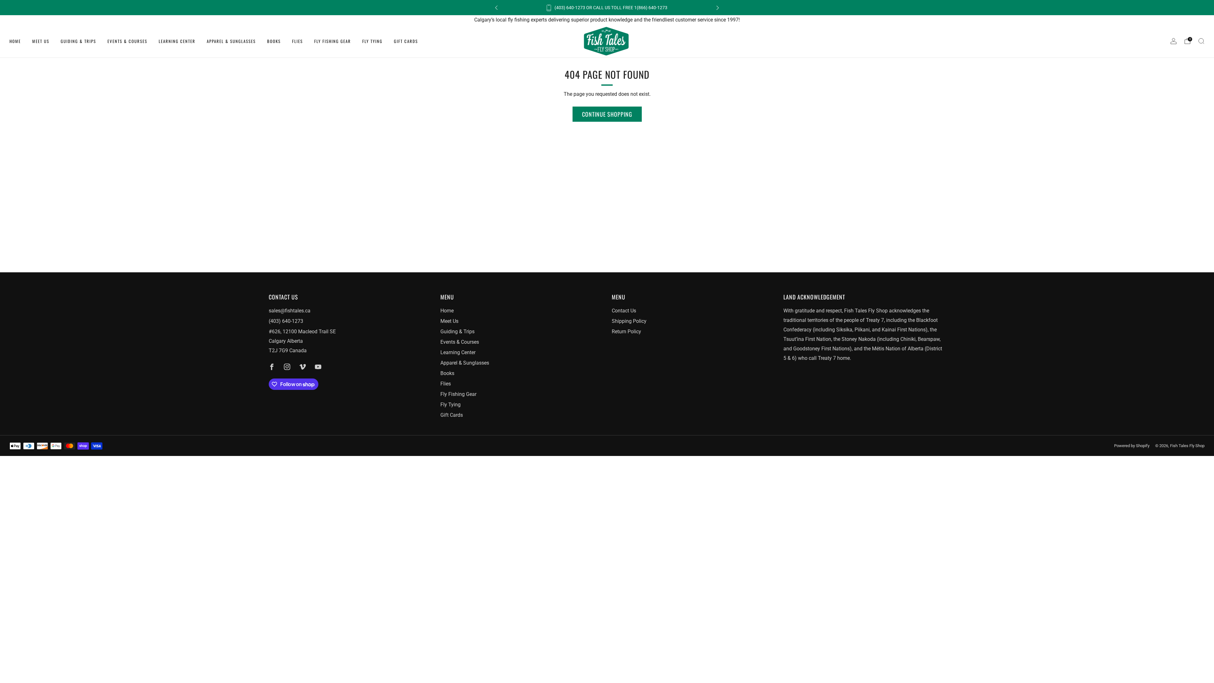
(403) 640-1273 (286, 321)
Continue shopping (607, 114)
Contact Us (624, 311)
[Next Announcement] (718, 7)
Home (15, 41)
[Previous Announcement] (496, 7)
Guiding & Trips (78, 41)
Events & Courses (127, 41)
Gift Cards (406, 41)
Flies (297, 41)
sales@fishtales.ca (289, 311)
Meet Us (40, 41)
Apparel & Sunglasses (231, 41)
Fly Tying (372, 41)
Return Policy (626, 332)
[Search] (1201, 41)
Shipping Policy (629, 321)
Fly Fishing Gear (332, 41)
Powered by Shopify (1132, 445)
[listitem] (607, 7)
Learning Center (177, 41)
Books (274, 41)
